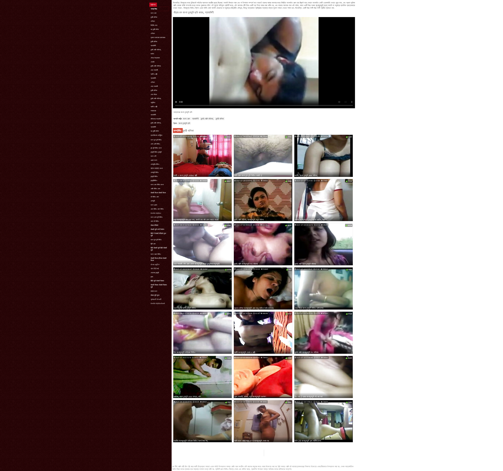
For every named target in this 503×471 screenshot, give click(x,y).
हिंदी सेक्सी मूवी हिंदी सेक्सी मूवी (159, 249)
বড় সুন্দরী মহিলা (155, 29)
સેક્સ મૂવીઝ (155, 264)
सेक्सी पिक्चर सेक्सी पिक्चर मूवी (159, 286)
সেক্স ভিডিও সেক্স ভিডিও (157, 209)
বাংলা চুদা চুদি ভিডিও (156, 140)
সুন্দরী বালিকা (154, 17)
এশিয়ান (153, 21)
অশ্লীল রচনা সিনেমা (215, 2)
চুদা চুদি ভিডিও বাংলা (156, 148)
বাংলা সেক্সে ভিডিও (156, 254)
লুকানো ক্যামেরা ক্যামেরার (158, 37)
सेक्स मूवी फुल (155, 295)
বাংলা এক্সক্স (154, 205)
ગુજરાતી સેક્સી (156, 299)
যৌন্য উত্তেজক (155, 58)
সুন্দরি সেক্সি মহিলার (156, 66)
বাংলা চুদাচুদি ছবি (184, 123)
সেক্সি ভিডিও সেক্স (155, 189)
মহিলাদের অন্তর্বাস (156, 119)
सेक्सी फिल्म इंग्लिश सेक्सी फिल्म (158, 259)
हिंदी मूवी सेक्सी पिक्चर (157, 281)
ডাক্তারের (153, 111)
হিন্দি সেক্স (153, 244)
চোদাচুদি (153, 201)
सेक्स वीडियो (154, 225)
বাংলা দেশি (153, 156)
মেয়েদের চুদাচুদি (155, 273)
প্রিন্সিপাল (153, 5)
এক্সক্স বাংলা (154, 160)
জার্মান (152, 54)
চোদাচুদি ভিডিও (155, 172)
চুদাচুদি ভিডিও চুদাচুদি (156, 152)
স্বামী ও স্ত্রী (154, 74)
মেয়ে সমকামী (154, 70)
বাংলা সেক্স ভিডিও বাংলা (157, 184)
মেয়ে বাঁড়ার (154, 94)
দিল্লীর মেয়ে (154, 25)
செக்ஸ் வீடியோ (156, 213)
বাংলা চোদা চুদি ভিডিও (157, 217)
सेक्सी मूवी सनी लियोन (157, 229)
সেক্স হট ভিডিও (155, 221)
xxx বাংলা (154, 291)
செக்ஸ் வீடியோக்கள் (158, 303)
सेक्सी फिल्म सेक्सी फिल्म (158, 193)
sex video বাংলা (157, 168)
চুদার (152, 277)
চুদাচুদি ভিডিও (154, 176)
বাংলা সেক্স (154, 13)
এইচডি (152, 62)
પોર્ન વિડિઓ (155, 268)
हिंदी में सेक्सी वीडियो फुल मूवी (158, 234)
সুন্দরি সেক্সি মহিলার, (156, 50)
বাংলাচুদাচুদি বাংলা (322, 5)
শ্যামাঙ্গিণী (153, 45)
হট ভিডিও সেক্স (155, 197)
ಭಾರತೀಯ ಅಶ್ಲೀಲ (156, 135)
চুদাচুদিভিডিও (154, 180)
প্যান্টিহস (153, 102)
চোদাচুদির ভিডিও (155, 164)
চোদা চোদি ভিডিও (155, 144)
